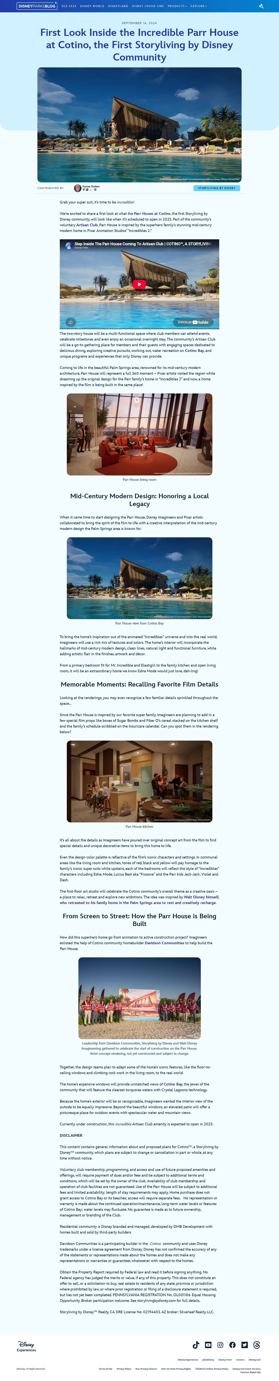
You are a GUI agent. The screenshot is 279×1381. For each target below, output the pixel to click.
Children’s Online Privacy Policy (211, 1369)
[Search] (261, 6)
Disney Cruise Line (148, 6)
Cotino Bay (194, 350)
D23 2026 (69, 6)
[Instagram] (220, 1345)
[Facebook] (232, 1345)
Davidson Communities (164, 943)
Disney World (92, 6)
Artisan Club (87, 225)
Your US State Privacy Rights (176, 1369)
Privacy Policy (124, 1369)
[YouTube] (208, 1345)
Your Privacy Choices (146, 1369)
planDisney (208, 1359)
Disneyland (118, 6)
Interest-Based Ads (250, 1372)
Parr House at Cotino (152, 213)
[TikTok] (196, 1345)
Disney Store (225, 1359)
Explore (198, 6)
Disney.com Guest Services (247, 1369)
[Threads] (257, 1345)
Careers (240, 1359)
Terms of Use (105, 1369)
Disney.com (255, 1359)
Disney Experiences (188, 1359)
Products (176, 6)
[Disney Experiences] (26, 1347)
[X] (244, 1345)
